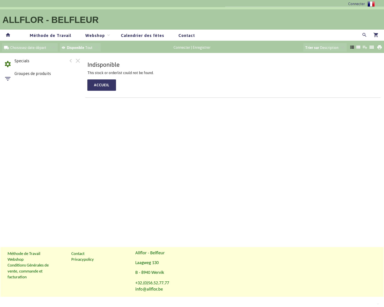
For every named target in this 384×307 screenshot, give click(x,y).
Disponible (76, 47)
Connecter (356, 4)
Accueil (101, 85)
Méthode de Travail (50, 35)
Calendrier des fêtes (142, 35)
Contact (186, 35)
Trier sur (312, 47)
